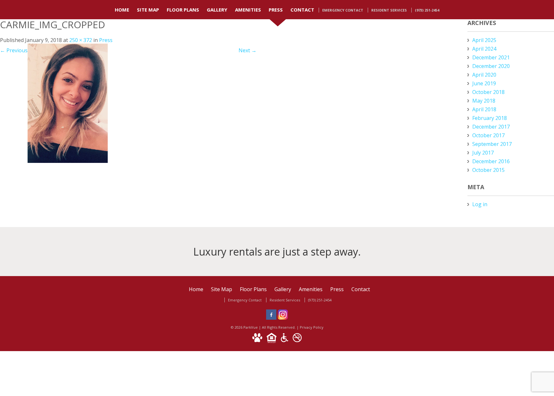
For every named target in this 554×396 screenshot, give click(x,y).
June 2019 (484, 83)
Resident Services (389, 10)
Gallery (217, 9)
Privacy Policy (311, 327)
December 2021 (491, 57)
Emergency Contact (342, 10)
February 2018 (489, 118)
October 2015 (488, 169)
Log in (479, 204)
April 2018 (484, 109)
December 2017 (491, 126)
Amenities (248, 9)
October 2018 (488, 92)
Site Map (148, 9)
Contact (302, 9)
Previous (14, 50)
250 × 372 (80, 40)
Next (247, 50)
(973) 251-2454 (427, 10)
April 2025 (484, 40)
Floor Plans (183, 9)
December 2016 (491, 161)
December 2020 (491, 66)
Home (122, 9)
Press (276, 9)
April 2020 (484, 74)
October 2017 (488, 135)
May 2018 (483, 100)
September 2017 (492, 143)
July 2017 (483, 152)
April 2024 (484, 48)
